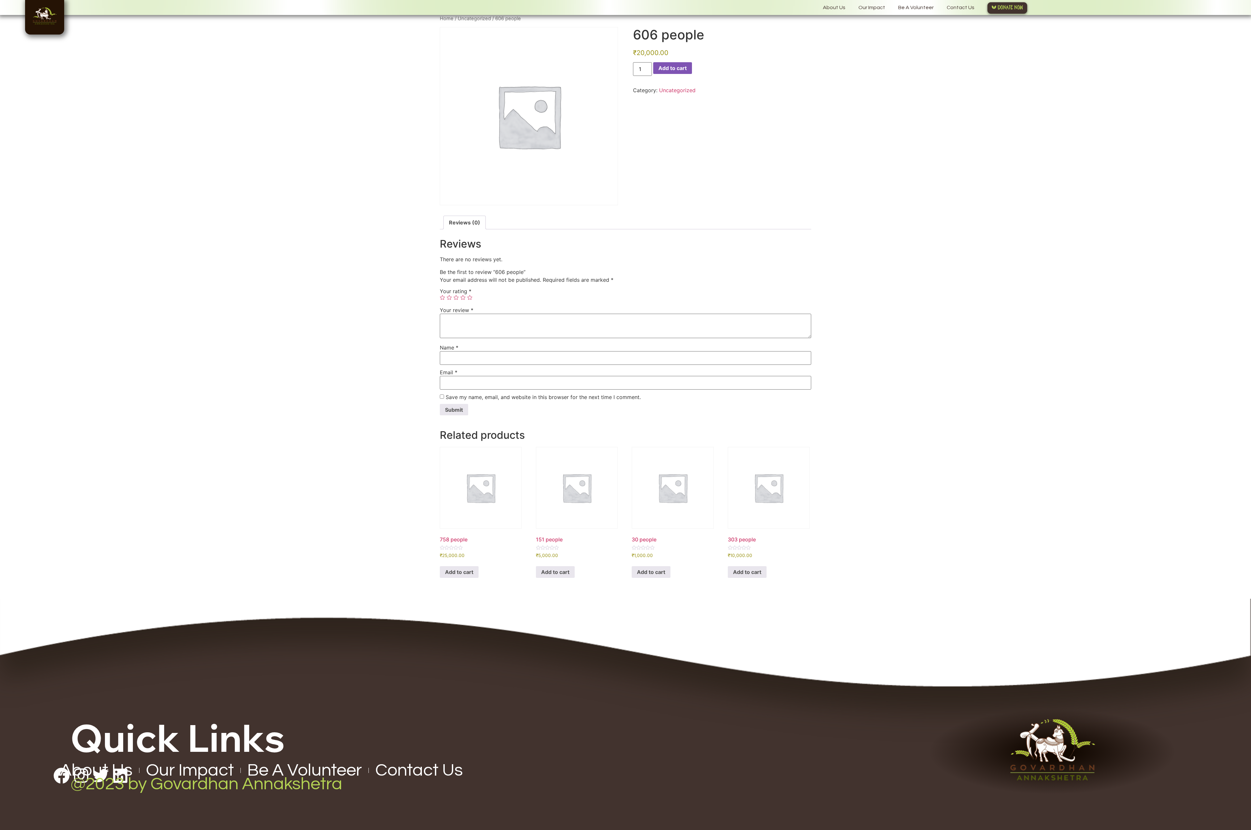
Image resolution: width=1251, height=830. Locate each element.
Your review (456, 310)
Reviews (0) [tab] (464, 222)
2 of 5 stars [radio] (449, 297)
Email (448, 372)
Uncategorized (474, 18)
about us (834, 7)
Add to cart (672, 68)
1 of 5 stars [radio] (442, 297)
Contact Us (960, 7)
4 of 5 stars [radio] (463, 297)
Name (449, 347)
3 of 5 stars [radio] (456, 297)
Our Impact (871, 7)
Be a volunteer (916, 7)
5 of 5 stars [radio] (469, 297)
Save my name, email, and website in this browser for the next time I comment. (543, 397)
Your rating (455, 291)
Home (446, 18)
